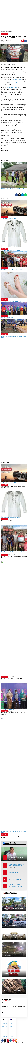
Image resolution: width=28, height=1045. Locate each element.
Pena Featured (4, 1036)
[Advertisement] (14, 16)
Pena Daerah (4, 1023)
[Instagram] (13, 1040)
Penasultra (3, 40)
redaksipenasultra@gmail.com (8, 1015)
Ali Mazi (11, 1036)
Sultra (11, 1029)
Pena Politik (4, 1029)
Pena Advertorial (4, 33)
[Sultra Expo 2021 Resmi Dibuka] (14, 308)
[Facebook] (16, 194)
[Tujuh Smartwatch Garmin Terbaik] (14, 208)
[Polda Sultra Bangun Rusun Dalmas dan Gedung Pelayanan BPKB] (14, 326)
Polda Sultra (12, 1033)
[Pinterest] (8, 1040)
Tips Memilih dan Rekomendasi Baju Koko (10, 250)
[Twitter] (19, 194)
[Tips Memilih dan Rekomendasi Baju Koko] (14, 234)
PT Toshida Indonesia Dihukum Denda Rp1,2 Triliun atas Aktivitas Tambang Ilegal (16, 865)
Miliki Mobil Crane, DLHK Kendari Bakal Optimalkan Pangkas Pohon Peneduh (15, 885)
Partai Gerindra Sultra (16, 79)
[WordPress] (10, 1040)
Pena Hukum (4, 1033)
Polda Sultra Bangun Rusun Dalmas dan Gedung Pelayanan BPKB (13, 337)
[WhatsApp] (25, 194)
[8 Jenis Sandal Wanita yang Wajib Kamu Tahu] (14, 285)
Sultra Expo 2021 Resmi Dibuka (8, 317)
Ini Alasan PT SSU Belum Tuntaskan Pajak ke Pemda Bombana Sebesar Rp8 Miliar (16, 878)
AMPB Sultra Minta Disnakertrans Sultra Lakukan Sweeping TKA (16, 872)
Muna (11, 1026)
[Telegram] (22, 194)
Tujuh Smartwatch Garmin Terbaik (8, 218)
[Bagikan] (25, 41)
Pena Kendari (4, 1026)
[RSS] (16, 1040)
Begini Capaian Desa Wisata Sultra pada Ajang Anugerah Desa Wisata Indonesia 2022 (13, 270)
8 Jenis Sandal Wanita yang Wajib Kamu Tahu (11, 301)
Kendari (11, 1023)
